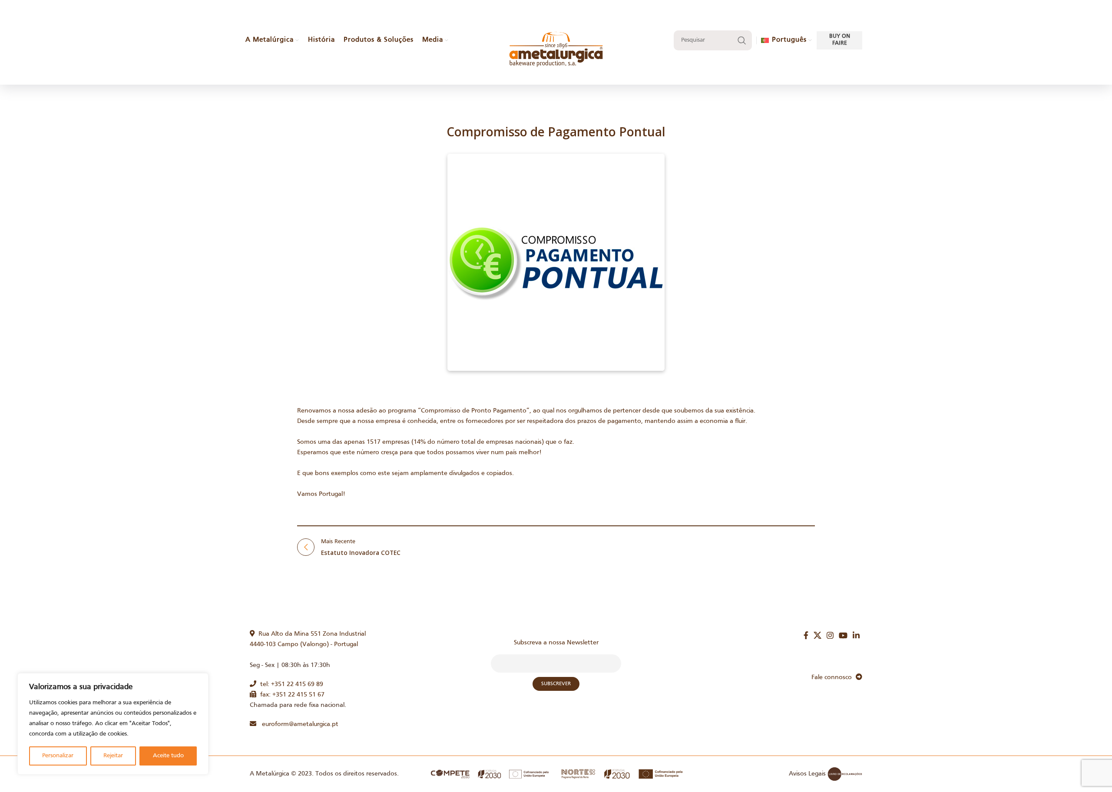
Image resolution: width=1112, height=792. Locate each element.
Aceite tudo (168, 756)
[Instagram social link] (830, 635)
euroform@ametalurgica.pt (297, 724)
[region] (112, 724)
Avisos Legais (807, 774)
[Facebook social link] (806, 635)
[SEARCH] (742, 40)
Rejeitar (113, 756)
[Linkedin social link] (856, 635)
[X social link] (817, 635)
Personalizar (57, 756)
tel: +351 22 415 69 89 (289, 684)
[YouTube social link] (843, 635)
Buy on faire (839, 40)
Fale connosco (833, 677)
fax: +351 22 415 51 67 (290, 695)
